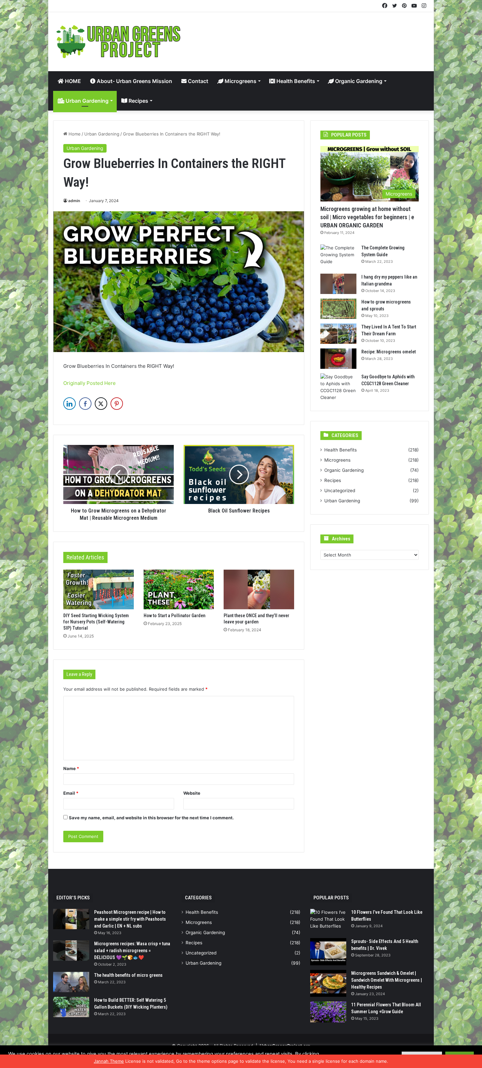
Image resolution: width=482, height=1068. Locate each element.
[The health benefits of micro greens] (71, 982)
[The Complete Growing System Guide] (338, 256)
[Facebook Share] (85, 403)
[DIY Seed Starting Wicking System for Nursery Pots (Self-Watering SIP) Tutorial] (98, 589)
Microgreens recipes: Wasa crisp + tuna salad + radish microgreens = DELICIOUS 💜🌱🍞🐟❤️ (132, 950)
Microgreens (239, 81)
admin (74, 200)
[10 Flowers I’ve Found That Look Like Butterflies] (328, 921)
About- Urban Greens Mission (133, 81)
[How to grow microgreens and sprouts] (338, 309)
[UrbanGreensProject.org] (118, 41)
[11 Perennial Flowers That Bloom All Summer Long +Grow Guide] (328, 1011)
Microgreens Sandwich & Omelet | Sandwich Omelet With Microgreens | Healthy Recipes (386, 980)
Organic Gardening (358, 81)
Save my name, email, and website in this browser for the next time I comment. (151, 817)
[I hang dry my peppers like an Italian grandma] (338, 284)
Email (70, 793)
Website (191, 793)
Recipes (137, 100)
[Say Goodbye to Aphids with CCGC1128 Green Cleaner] (338, 387)
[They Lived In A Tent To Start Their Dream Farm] (338, 334)
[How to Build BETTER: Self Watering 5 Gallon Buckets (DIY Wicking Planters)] (71, 1007)
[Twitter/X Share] (101, 403)
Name (71, 768)
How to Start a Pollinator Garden (174, 615)
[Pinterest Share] (116, 403)
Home (74, 133)
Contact (197, 81)
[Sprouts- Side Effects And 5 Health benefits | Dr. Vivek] (328, 951)
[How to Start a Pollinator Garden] (179, 589)
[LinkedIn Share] (69, 403)
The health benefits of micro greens (128, 975)
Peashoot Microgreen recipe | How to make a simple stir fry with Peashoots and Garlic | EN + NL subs (130, 919)
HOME (72, 81)
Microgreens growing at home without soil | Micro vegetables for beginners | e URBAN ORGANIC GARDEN (367, 217)
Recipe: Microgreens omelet (388, 351)
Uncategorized (339, 490)
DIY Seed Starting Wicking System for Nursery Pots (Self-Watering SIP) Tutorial (96, 622)
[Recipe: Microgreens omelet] (338, 358)
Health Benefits (295, 81)
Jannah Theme (109, 1061)
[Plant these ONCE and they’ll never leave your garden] (259, 589)
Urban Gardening (86, 100)
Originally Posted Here (89, 383)
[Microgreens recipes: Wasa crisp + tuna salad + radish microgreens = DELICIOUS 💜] (71, 950)
